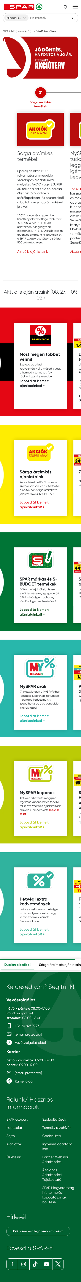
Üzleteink (13, 1157)
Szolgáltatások (54, 1119)
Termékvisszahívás (56, 1128)
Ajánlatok (14, 1144)
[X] (58, 1264)
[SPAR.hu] (23, 6)
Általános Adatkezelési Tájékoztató (52, 1175)
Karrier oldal (23, 1081)
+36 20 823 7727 (26, 1026)
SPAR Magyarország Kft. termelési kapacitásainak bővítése (58, 1195)
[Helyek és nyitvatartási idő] (65, 6)
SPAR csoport (17, 1119)
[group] (17, 964)
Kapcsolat (14, 1128)
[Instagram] (23, 1264)
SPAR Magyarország (17, 31)
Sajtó (10, 1136)
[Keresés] (73, 18)
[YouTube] (46, 1264)
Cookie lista (51, 1136)
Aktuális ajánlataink (32, 251)
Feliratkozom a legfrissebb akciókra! (38, 1231)
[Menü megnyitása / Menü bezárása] (75, 6)
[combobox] (16, 17)
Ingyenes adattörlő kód (57, 1146)
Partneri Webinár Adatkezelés (55, 1159)
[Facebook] (12, 1264)
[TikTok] (35, 1264)
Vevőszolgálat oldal (30, 1043)
